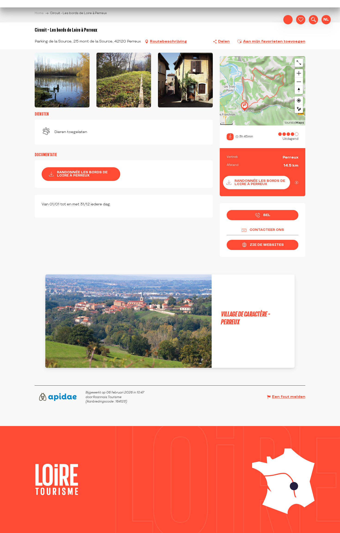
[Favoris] (300, 19)
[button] (313, 19)
